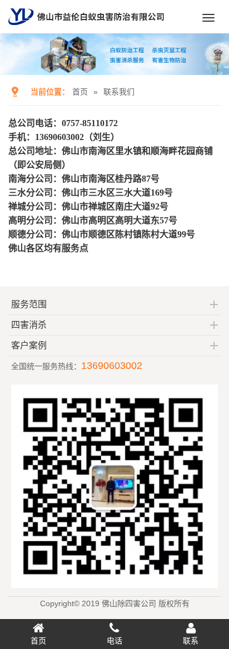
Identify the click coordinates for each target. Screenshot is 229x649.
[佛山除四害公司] (86, 28)
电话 (114, 640)
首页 (80, 91)
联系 (190, 640)
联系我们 (119, 91)
